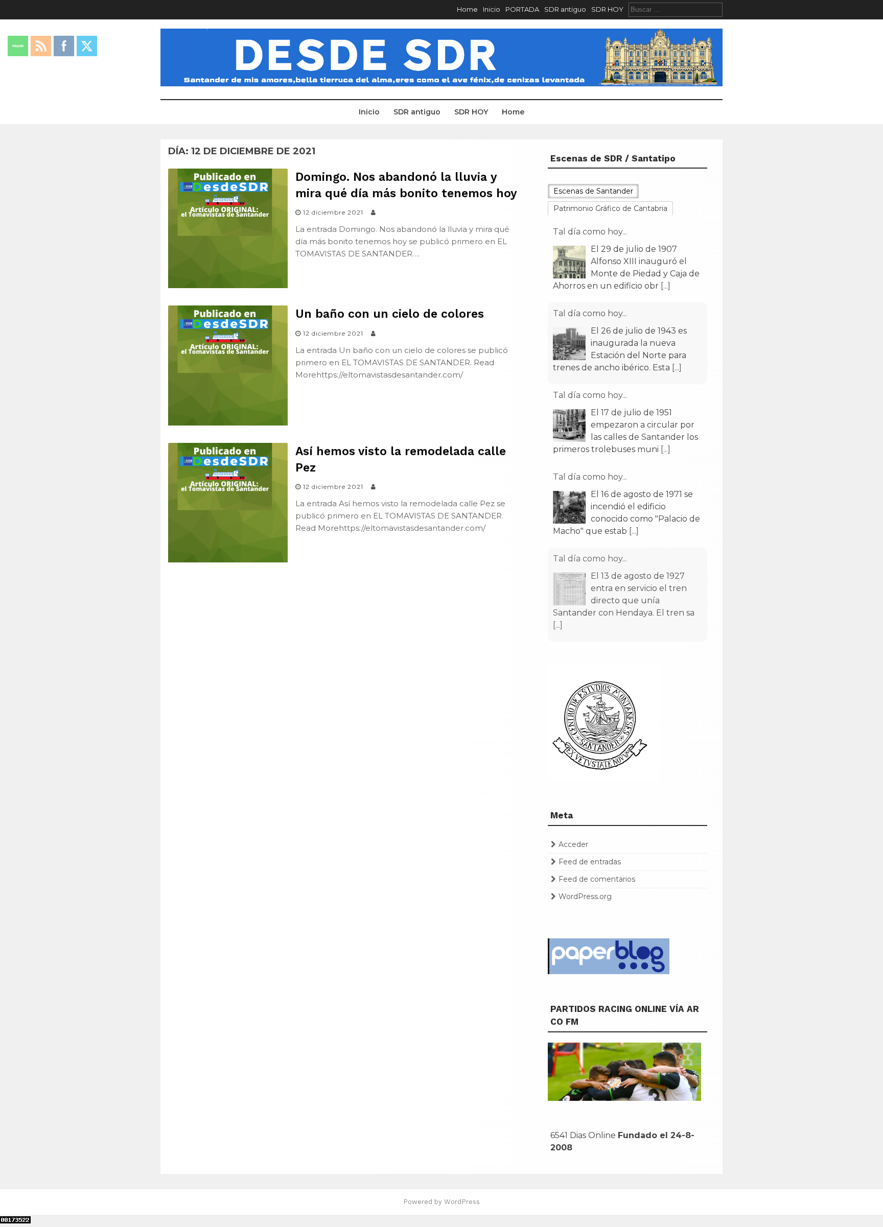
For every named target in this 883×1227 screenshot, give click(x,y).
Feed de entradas (590, 861)
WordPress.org (585, 896)
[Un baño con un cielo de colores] (228, 423)
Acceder (573, 844)
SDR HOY (607, 9)
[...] (665, 286)
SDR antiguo (565, 9)
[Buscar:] (676, 9)
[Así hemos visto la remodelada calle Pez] (228, 559)
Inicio (491, 9)
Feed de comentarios (597, 879)
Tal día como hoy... (590, 232)
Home (467, 9)
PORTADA (522, 9)
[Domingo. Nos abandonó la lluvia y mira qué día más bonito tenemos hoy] (228, 285)
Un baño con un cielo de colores (389, 314)
